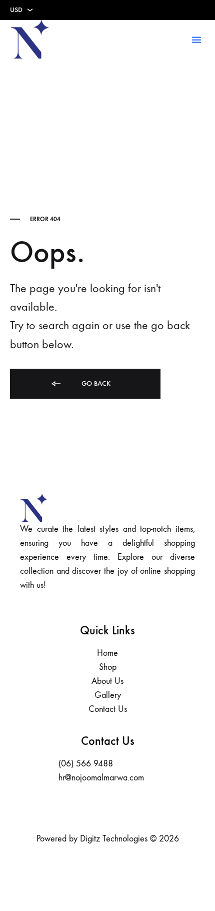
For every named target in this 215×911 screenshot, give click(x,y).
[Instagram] (121, 807)
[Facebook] (94, 807)
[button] (196, 39)
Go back (95, 383)
